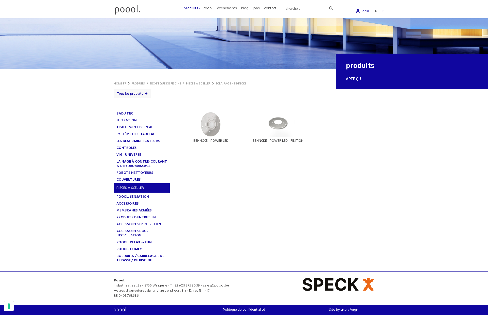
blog (244, 8)
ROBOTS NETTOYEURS (134, 173)
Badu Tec (124, 114)
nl (377, 11)
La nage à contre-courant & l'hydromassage (141, 164)
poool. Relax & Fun (134, 242)
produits (191, 8)
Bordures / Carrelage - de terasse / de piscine (140, 258)
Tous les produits (130, 94)
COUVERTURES (128, 180)
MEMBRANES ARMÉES (133, 210)
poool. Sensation (132, 197)
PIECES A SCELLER (130, 188)
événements (227, 8)
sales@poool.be (216, 286)
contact (270, 8)
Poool (207, 8)
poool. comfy (129, 249)
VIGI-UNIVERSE (128, 155)
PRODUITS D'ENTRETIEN (136, 217)
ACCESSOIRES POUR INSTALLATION (132, 233)
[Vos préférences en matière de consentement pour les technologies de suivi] (9, 306)
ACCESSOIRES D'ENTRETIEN (138, 224)
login (365, 11)
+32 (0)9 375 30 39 (186, 286)
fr (383, 11)
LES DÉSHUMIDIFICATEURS (138, 141)
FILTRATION (126, 120)
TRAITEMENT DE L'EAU (135, 127)
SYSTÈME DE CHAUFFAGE (137, 134)
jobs (256, 8)
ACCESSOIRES (127, 204)
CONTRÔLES (126, 148)
